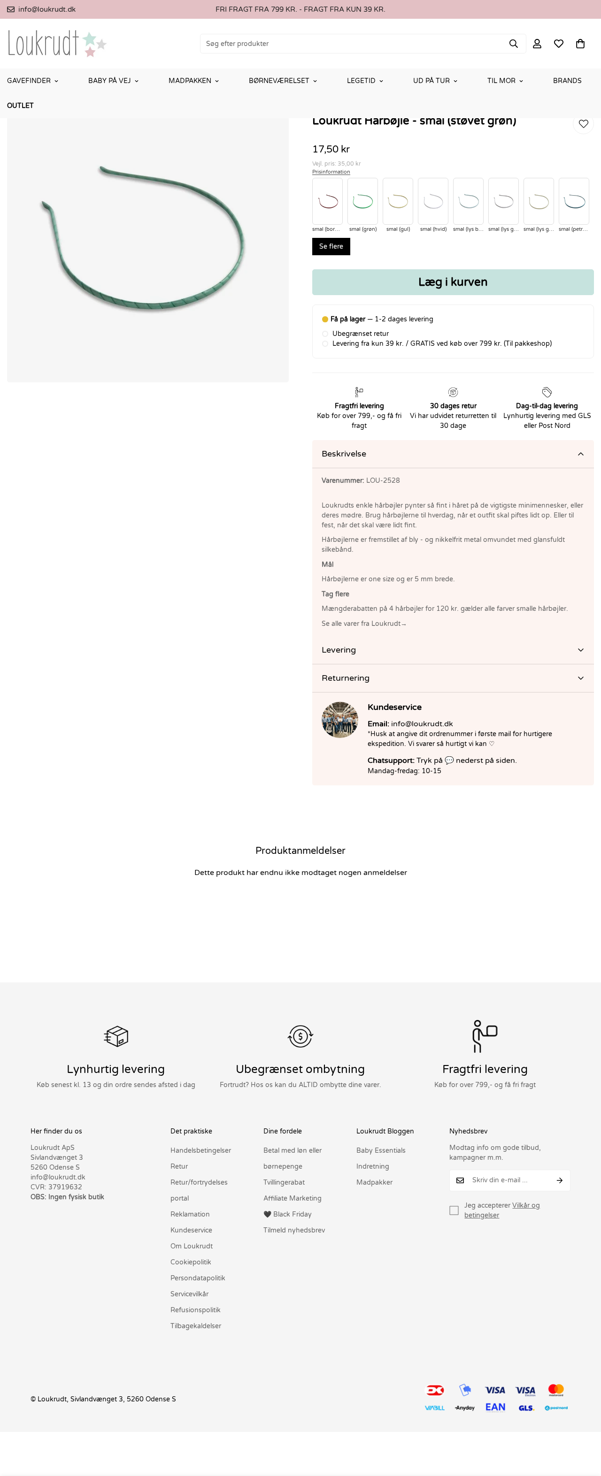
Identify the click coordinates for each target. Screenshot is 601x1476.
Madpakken (190, 81)
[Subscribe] (559, 1180)
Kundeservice (191, 1230)
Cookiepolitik (190, 1262)
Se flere (331, 247)
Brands (567, 81)
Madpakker (374, 1183)
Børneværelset (279, 81)
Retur (179, 1167)
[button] (580, 43)
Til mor (501, 81)
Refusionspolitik (195, 1310)
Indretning (372, 1167)
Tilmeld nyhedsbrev (294, 1230)
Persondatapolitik (197, 1278)
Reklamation (190, 1214)
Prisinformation (331, 172)
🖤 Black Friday (287, 1214)
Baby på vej (109, 81)
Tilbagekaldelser (195, 1326)
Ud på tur (431, 81)
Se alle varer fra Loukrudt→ (364, 624)
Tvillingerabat (284, 1183)
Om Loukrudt (191, 1246)
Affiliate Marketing (292, 1198)
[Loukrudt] (57, 44)
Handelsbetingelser (200, 1151)
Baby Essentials (381, 1151)
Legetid (361, 81)
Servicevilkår (189, 1294)
